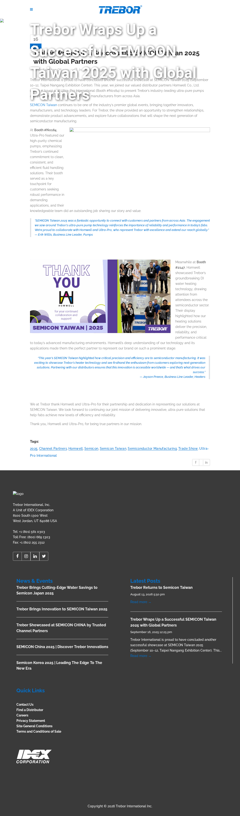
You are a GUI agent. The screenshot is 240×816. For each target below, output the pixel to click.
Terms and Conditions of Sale (38, 731)
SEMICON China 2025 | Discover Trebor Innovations (62, 647)
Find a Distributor (29, 710)
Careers (22, 715)
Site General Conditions (34, 726)
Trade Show (188, 448)
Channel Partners (53, 448)
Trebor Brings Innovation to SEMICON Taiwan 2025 (61, 609)
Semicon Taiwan (113, 448)
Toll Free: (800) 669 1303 (31, 537)
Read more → (140, 602)
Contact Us (25, 704)
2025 (34, 448)
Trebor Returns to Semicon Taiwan (161, 587)
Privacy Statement (30, 721)
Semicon (91, 448)
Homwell (75, 448)
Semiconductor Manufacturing (152, 448)
